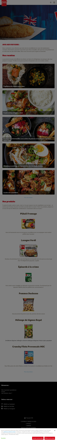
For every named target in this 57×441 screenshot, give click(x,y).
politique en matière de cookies (9, 431)
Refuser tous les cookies (49, 438)
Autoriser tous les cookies (38, 438)
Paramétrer (3, 438)
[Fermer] (54, 430)
